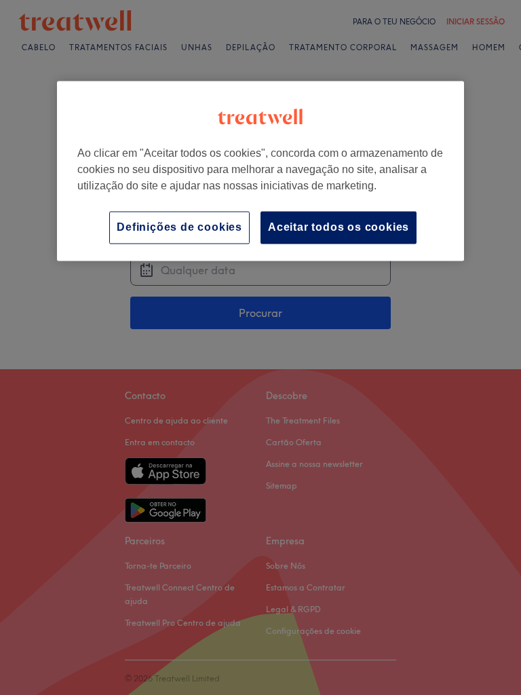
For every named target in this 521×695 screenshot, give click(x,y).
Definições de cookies (179, 227)
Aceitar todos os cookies (338, 227)
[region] (260, 171)
